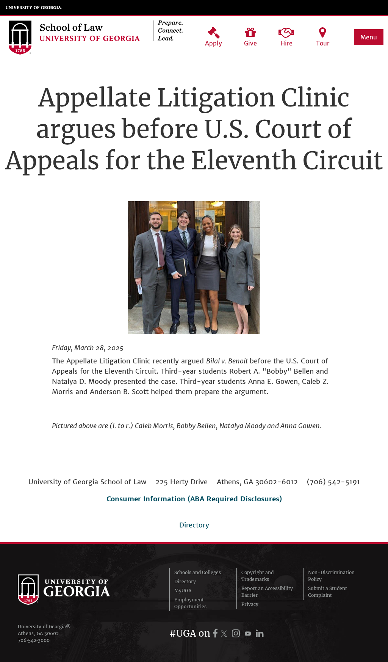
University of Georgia (34, 7)
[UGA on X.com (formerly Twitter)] (225, 633)
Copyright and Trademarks (257, 576)
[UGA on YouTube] (249, 633)
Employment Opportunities (190, 603)
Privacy (249, 604)
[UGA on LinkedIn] (260, 633)
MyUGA (182, 590)
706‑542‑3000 (34, 640)
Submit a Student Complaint (327, 591)
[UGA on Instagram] (237, 633)
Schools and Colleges (197, 572)
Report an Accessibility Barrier (267, 591)
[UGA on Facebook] (216, 633)
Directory (194, 525)
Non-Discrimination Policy (331, 576)
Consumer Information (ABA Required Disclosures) (194, 499)
